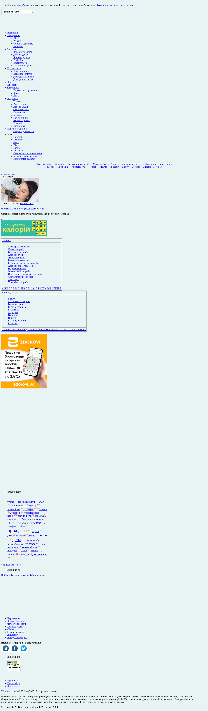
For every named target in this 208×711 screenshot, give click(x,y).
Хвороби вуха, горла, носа (21, 265)
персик (11, 544)
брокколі (15, 512)
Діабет (125, 166)
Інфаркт (114, 166)
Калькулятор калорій (24, 159)
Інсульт (103, 166)
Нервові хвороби (17, 268)
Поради (93, 166)
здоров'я (20, 5)
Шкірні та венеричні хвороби (23, 263)
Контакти (12, 686)
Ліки (9, 82)
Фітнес (17, 93)
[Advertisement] (104, 595)
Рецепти (17, 41)
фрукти (20, 535)
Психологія (19, 139)
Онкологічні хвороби (19, 271)
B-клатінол (13, 309)
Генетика (18, 150)
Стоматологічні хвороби (20, 276)
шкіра (29, 509)
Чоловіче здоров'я (22, 52)
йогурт (21, 544)
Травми (17, 101)
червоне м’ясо (33, 540)
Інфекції (17, 115)
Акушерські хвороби (19, 246)
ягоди (32, 535)
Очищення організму (131, 164)
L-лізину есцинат (17, 320)
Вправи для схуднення (25, 90)
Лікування (12, 98)
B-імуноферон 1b (17, 304)
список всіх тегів (12, 564)
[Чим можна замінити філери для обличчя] (20, 201)
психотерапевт (31, 512)
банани (43, 509)
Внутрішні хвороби (18, 252)
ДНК (10, 535)
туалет (10, 501)
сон (9, 523)
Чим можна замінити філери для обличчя (22, 208)
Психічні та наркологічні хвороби (25, 274)
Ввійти (5, 575)
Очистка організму (23, 43)
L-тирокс (13, 323)
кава (38, 522)
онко (20, 523)
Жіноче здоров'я (21, 57)
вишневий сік (19, 505)
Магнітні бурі (100, 164)
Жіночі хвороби (16, 257)
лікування (101, 5)
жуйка (35, 531)
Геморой (17, 123)
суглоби (11, 519)
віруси (28, 522)
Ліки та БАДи (20, 106)
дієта (16, 539)
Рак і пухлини (20, 104)
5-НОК (11, 298)
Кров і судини (20, 117)
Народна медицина (17, 128)
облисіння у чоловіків (32, 519)
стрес (32, 543)
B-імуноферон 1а (17, 307)
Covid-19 (157, 166)
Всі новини (13, 32)
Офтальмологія (21, 109)
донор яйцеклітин (27, 501)
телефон (11, 526)
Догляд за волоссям (23, 79)
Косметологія (20, 63)
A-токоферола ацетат (19, 301)
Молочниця (165, 164)
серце (43, 535)
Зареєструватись (19, 575)
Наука (16, 148)
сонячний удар (29, 547)
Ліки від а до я (43, 164)
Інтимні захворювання (25, 156)
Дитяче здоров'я (21, 54)
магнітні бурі (25, 515)
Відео (16, 145)
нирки (34, 550)
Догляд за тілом (21, 71)
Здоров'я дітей (14, 626)
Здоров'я (11, 49)
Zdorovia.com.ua (9, 691)
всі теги (5, 219)
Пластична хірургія (23, 65)
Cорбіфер (13, 312)
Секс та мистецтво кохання (27, 153)
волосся (40, 554)
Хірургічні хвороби (18, 282)
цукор (33, 505)
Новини (17, 137)
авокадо (24, 554)
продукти (17, 530)
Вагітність (18, 60)
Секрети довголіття (23, 131)
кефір (10, 515)
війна (22, 526)
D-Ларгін (13, 315)
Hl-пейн (12, 318)
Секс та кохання (15, 632)
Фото (16, 142)
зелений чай (13, 509)
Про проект (13, 680)
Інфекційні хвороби (18, 260)
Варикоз (136, 166)
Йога (16, 95)
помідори (12, 550)
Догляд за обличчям (23, 76)
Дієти (16, 38)
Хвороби (12, 84)
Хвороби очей (15, 255)
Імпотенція (19, 126)
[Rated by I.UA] (14, 665)
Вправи (147, 166)
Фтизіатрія (13, 279)
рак (41, 501)
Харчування (13, 35)
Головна (4, 174)
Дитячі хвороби (16, 249)
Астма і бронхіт (21, 120)
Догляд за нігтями (22, 74)
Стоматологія (20, 112)
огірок (24, 550)
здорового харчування (121, 5)
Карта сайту (13, 683)
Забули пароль (37, 575)
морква (11, 554)
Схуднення (13, 87)
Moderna (39, 516)
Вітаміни (18, 46)
